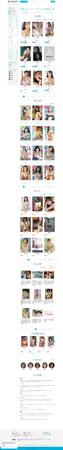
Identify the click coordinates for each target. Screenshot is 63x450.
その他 (10, 58)
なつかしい (39, 404)
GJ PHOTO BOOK (36, 385)
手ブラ (22, 419)
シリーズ (11, 22)
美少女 (22, 404)
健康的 (22, 400)
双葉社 (39, 381)
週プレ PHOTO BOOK (23, 385)
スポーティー (12, 44)
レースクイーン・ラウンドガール (26, 414)
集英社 (46, 380)
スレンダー (12, 29)
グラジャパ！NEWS (13, 14)
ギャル (11, 48)
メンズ (36, 419)
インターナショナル (13, 46)
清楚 (22, 405)
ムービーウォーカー (43, 381)
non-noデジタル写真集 (50, 385)
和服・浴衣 (44, 395)
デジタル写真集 (12, 10)
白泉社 (33, 381)
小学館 (53, 380)
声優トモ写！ (22, 391)
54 (51, 186)
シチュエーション (12, 53)
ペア (22, 409)
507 (48, 259)
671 (48, 329)
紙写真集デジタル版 (23, 390)
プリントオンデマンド (48, 390)
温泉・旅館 (42, 409)
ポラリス (26, 391)
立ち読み (25, 43)
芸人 (35, 415)
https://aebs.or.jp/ (19, 440)
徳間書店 (27, 381)
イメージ (11, 51)
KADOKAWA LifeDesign (36, 380)
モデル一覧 (15, 81)
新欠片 (31, 381)
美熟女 (33, 404)
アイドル (29, 413)
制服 (28, 395)
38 (51, 96)
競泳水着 (32, 395)
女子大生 (48, 413)
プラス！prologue (29, 390)
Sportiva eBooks (38, 386)
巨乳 (11, 31)
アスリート (40, 415)
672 (51, 329)
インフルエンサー (49, 414)
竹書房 (25, 381)
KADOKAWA (30, 380)
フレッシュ (28, 400)
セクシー (52, 404)
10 (45, 96)
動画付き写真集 (34, 390)
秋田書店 (21, 380)
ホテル (36, 409)
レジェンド (30, 415)
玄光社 (41, 380)
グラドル (23, 413)
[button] (54, 341)
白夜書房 (35, 381)
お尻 (11, 33)
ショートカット (40, 399)
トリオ (26, 409)
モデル (39, 413)
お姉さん (28, 404)
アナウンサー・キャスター (39, 414)
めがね (38, 395)
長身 (51, 399)
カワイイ (45, 404)
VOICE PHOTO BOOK (41, 390)
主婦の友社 (49, 380)
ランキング (10, 65)
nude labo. (29, 391)
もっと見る (52, 359)
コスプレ (23, 395)
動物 (41, 419)
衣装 (10, 24)
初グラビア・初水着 (29, 419)
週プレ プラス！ (37, 12)
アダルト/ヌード (46, 415)
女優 (34, 413)
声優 (44, 413)
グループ (31, 409)
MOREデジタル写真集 (43, 385)
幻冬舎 (44, 380)
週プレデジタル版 (13, 11)
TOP (8, 4)
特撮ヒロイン (23, 415)
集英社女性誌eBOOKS (23, 386)
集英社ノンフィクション (31, 386)
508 (51, 259)
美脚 (46, 399)
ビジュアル (11, 27)
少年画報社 (22, 381)
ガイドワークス (25, 380)
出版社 (10, 17)
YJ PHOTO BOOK (30, 385)
